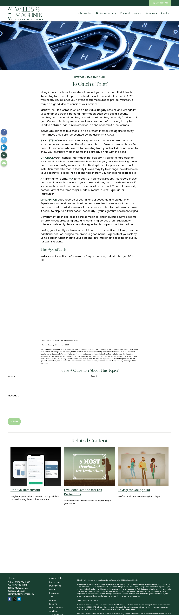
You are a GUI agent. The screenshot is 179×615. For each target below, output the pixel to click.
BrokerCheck (132, 580)
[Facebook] (4, 132)
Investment (55, 585)
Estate (52, 589)
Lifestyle (53, 604)
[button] (84, 13)
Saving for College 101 (134, 490)
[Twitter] (4, 140)
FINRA (89, 607)
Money (52, 600)
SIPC (94, 607)
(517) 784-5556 (22, 582)
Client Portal (162, 2)
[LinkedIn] (4, 147)
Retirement (54, 582)
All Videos (53, 611)
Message (13, 395)
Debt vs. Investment (25, 490)
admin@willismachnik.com (21, 594)
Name (11, 376)
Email (94, 376)
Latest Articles (56, 607)
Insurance (54, 593)
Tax (51, 596)
